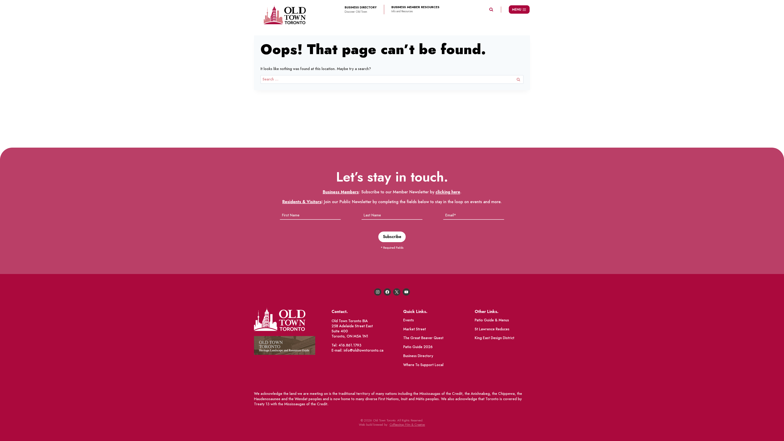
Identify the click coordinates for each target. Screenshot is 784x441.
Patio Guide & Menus (492, 320)
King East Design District (494, 338)
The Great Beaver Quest (423, 338)
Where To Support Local (423, 365)
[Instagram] (377, 292)
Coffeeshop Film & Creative (407, 424)
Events (408, 320)
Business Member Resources (415, 7)
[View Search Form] (491, 10)
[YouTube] (406, 292)
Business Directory (418, 356)
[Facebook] (387, 292)
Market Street (414, 329)
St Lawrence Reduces (492, 329)
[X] (396, 292)
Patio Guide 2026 (418, 347)
